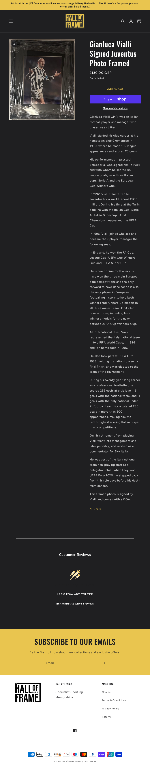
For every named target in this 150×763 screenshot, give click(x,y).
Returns (107, 716)
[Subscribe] (104, 663)
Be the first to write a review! (75, 603)
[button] (11, 21)
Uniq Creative (90, 761)
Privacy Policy (110, 708)
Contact (107, 692)
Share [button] (97, 509)
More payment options (115, 108)
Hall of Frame (68, 761)
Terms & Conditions (114, 700)
